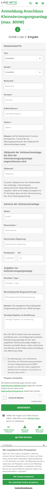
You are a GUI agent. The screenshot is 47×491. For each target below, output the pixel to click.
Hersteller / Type (11, 278)
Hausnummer (10, 225)
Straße (7, 211)
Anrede (7, 67)
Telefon (7, 122)
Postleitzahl (9, 253)
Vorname (7, 95)
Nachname (8, 81)
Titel (6, 53)
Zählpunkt (8, 168)
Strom (7, 445)
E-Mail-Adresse (10, 108)
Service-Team (34, 418)
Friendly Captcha (36, 401)
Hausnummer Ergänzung (15, 239)
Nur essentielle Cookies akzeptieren (23, 482)
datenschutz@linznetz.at (12, 391)
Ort (19, 253)
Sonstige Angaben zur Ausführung (19, 315)
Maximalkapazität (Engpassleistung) (20, 292)
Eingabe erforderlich (13, 378)
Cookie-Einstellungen (23, 488)
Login (37, 3)
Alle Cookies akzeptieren (23, 477)
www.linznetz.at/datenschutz (14, 386)
